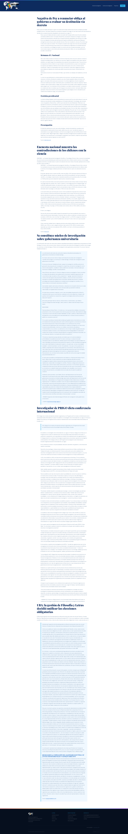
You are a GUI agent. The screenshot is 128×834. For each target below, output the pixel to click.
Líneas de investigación (72, 818)
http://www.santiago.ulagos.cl (53, 401)
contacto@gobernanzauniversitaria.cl (91, 815)
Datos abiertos (71, 820)
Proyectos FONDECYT (72, 815)
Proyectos (116, 5)
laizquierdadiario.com (51, 798)
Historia (53, 820)
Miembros (54, 817)
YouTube (85, 818)
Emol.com (46, 231)
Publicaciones (70, 817)
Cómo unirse (54, 818)
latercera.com (47, 140)
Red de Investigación (96, 5)
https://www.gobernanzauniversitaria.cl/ (92, 817)
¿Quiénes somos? (55, 815)
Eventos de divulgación (107, 5)
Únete (122, 5)
